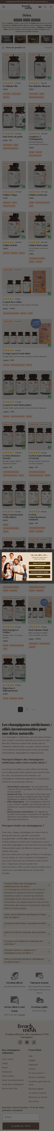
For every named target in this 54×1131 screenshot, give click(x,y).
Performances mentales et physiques (39, 572)
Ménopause (39, 576)
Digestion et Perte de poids (39, 563)
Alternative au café (39, 567)
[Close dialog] (50, 554)
